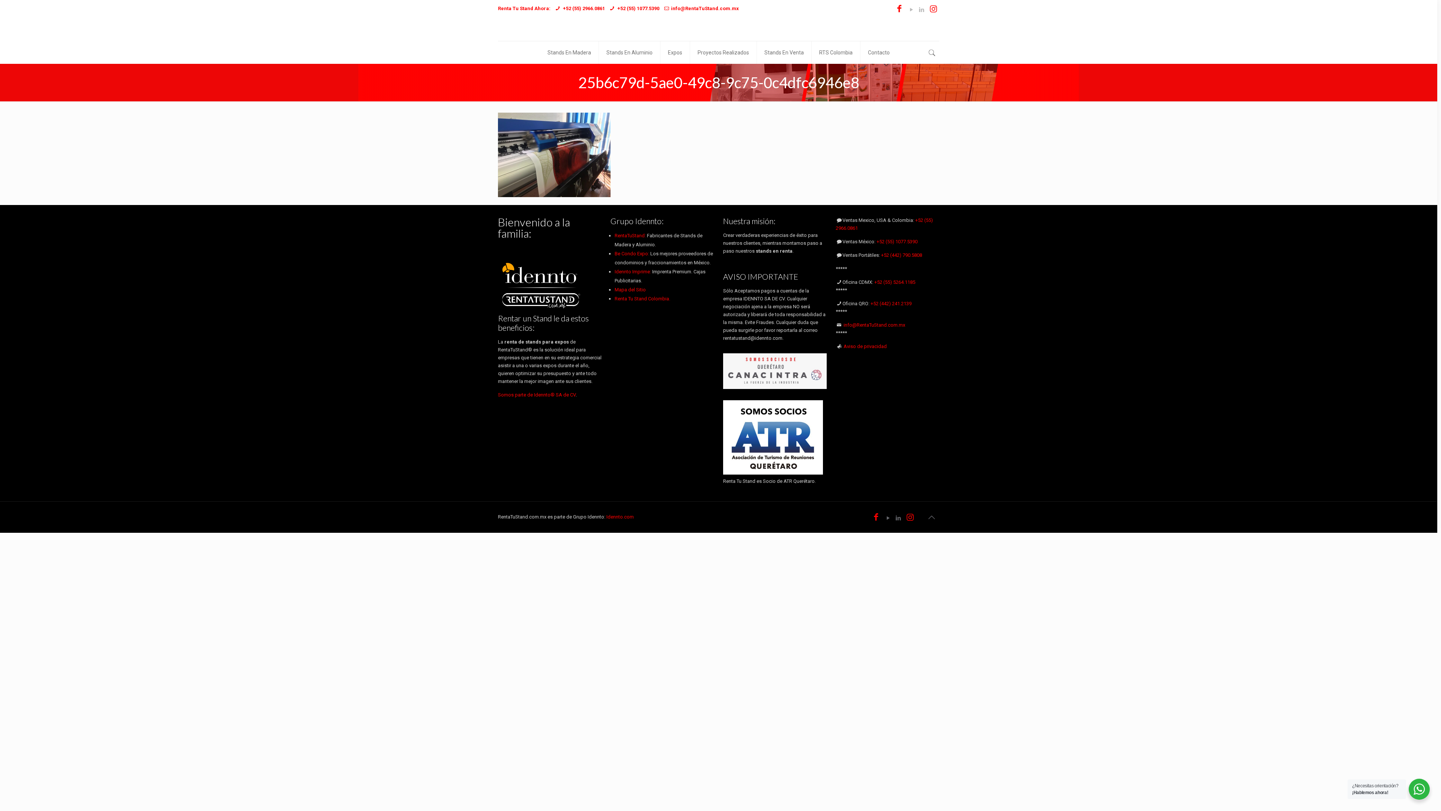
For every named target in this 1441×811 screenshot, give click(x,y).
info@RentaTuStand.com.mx (874, 325)
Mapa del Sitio (630, 289)
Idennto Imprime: (633, 271)
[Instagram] (933, 9)
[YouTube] (911, 9)
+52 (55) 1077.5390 (897, 241)
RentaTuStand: (631, 235)
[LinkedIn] (921, 9)
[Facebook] (899, 9)
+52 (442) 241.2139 (891, 303)
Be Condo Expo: (632, 253)
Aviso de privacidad (865, 346)
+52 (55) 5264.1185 (894, 282)
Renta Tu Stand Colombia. (642, 298)
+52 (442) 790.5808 (901, 255)
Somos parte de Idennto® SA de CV (537, 395)
